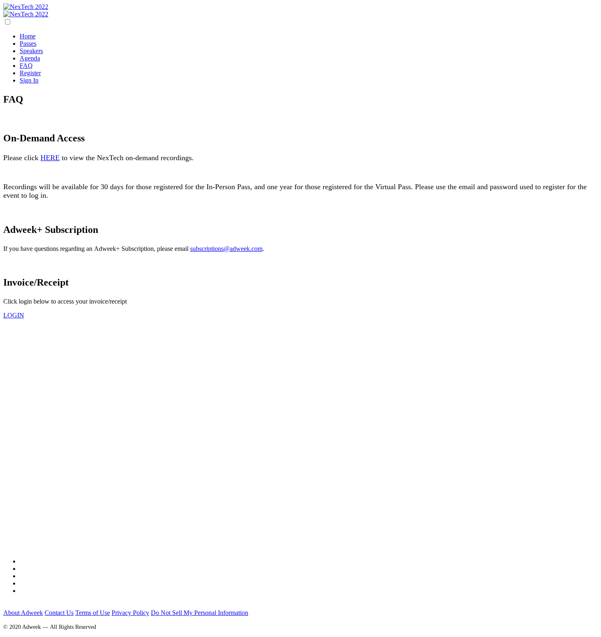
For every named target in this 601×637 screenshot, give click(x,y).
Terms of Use (92, 612)
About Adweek (23, 612)
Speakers (31, 50)
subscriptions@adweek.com (226, 248)
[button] (13, 315)
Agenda (30, 58)
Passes (28, 43)
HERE (50, 158)
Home (28, 36)
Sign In (29, 80)
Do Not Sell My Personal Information (199, 612)
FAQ (26, 65)
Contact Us (59, 612)
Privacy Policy (130, 612)
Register (30, 72)
